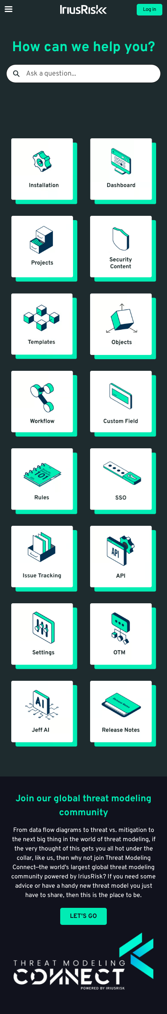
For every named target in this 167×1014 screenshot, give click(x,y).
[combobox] (93, 74)
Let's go (83, 916)
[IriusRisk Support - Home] (83, 9)
